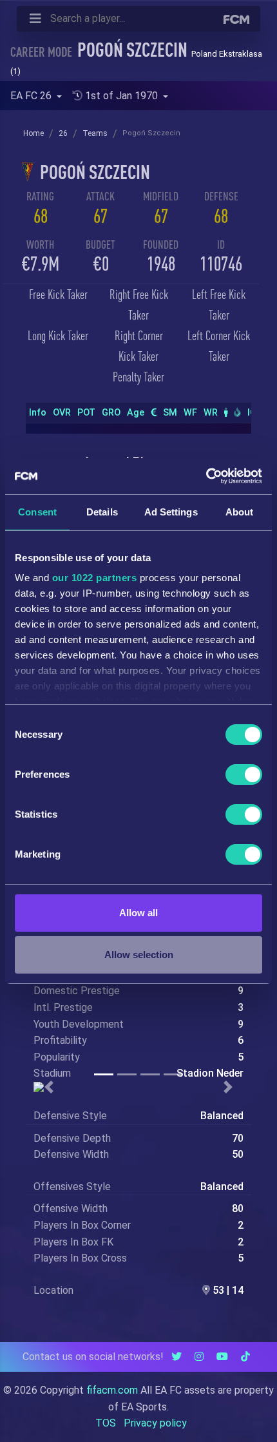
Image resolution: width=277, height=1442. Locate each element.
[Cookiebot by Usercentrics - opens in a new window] (205, 476)
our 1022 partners (94, 577)
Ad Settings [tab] (171, 511)
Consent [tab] (37, 511)
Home (33, 133)
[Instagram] (199, 1357)
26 (63, 133)
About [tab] (239, 511)
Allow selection (138, 954)
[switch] (243, 774)
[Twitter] (176, 1357)
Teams (95, 133)
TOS (105, 1423)
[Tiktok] (245, 1357)
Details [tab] (102, 511)
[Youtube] (222, 1357)
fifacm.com (112, 1390)
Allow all (138, 912)
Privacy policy (155, 1423)
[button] (49, 1087)
